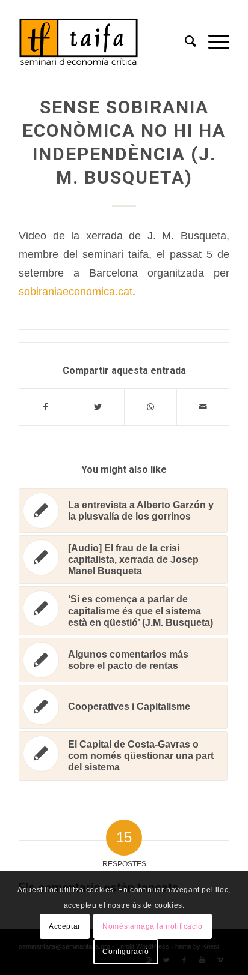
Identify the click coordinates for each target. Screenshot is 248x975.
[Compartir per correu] (203, 407)
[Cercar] (184, 41)
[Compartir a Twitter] (98, 407)
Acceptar (65, 926)
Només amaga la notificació (152, 926)
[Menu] (212, 41)
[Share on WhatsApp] (150, 407)
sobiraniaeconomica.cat (75, 291)
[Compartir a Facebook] (45, 407)
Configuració (125, 951)
